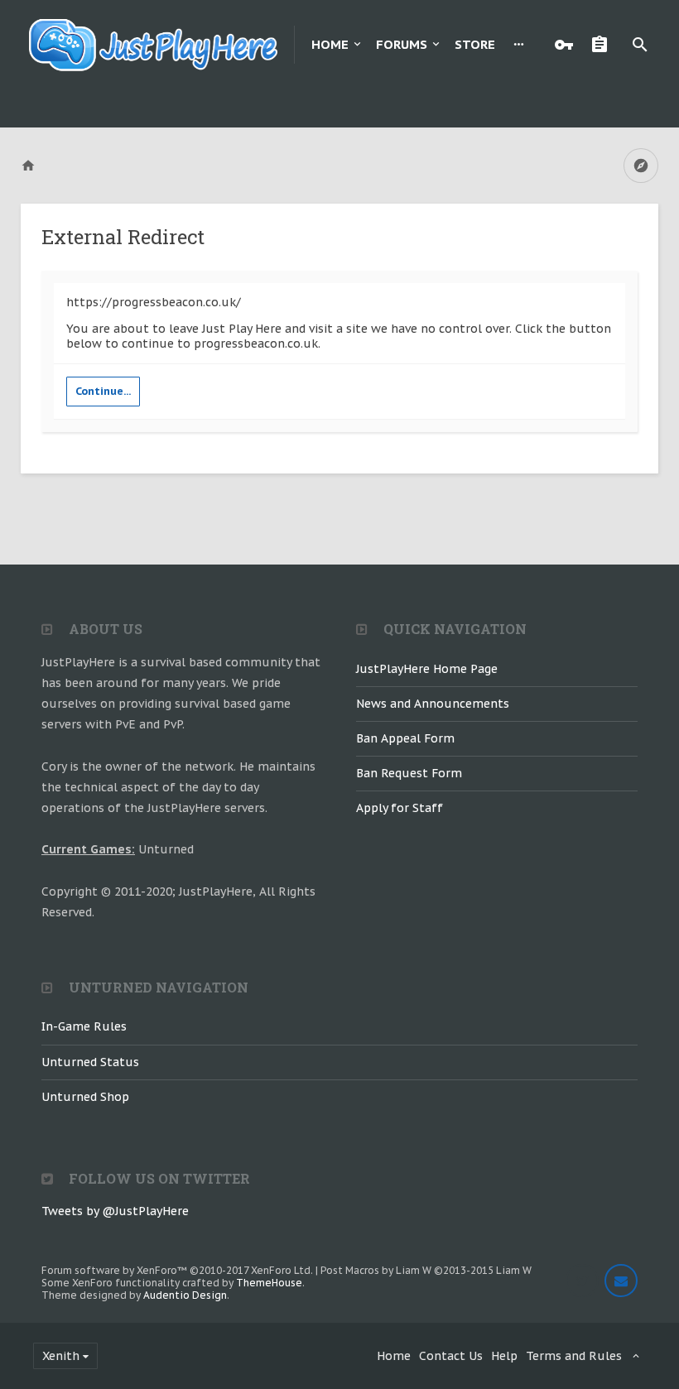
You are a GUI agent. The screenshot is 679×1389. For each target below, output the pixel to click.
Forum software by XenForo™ (177, 1270)
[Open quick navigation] (641, 165)
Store (475, 44)
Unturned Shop (85, 1096)
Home (330, 44)
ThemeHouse (269, 1282)
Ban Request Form (409, 773)
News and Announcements (432, 703)
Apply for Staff (399, 807)
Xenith (60, 1355)
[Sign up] (603, 45)
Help (504, 1355)
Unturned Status (90, 1062)
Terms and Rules (574, 1355)
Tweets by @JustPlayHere (115, 1211)
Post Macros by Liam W (426, 1270)
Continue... (103, 391)
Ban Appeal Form (405, 738)
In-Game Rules (84, 1026)
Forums (401, 44)
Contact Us (451, 1355)
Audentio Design (185, 1295)
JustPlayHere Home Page (427, 668)
